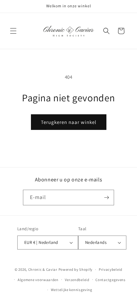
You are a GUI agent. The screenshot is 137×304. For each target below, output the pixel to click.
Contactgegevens (110, 279)
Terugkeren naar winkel (68, 122)
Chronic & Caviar (43, 269)
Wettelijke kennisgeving (71, 289)
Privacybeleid (110, 269)
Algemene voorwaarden (38, 279)
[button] (13, 31)
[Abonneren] (106, 197)
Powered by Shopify (76, 269)
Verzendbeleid (77, 279)
